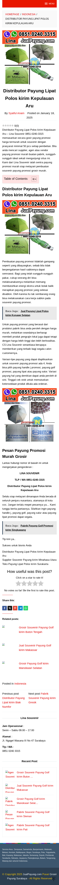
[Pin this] (15, 608)
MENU (51, 4)
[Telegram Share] (20, 608)
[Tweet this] (10, 608)
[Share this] (4, 608)
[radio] (18, 584)
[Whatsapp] (25, 608)
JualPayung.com (32, 874)
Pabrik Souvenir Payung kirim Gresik (42, 698)
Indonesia (20, 683)
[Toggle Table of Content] (32, 179)
